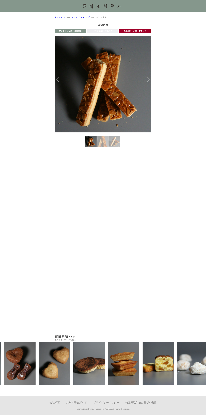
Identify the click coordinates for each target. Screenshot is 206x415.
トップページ (60, 17)
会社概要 (55, 402)
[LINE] (135, 318)
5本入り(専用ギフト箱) (69, 215)
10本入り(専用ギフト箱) (70, 218)
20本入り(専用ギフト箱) (70, 221)
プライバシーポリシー (106, 402)
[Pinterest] (70, 318)
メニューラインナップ (79, 17)
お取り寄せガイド (76, 402)
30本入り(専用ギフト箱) (70, 224)
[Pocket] (135, 305)
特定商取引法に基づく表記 (141, 402)
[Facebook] (103, 305)
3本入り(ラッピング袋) (69, 212)
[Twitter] (70, 305)
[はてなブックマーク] (103, 318)
